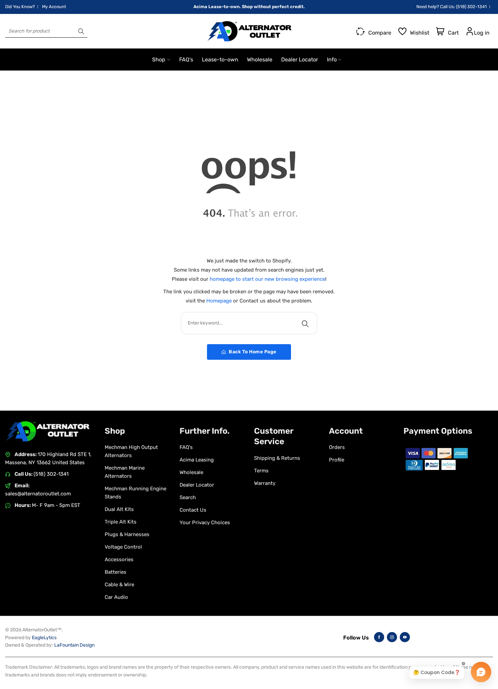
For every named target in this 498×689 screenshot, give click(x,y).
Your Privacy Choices (205, 522)
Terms (261, 471)
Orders (337, 447)
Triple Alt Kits (121, 522)
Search (188, 497)
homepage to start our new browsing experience (267, 279)
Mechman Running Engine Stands (135, 493)
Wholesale (191, 472)
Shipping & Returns (277, 458)
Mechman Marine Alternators (125, 472)
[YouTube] (405, 637)
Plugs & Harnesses (127, 534)
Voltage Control (123, 547)
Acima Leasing (197, 460)
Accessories (119, 559)
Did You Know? (20, 6)
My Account (54, 6)
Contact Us (193, 510)
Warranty (264, 483)
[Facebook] (379, 637)
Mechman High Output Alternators (131, 451)
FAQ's (186, 447)
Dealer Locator (197, 485)
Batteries (115, 572)
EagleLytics (44, 638)
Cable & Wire (119, 585)
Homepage (219, 301)
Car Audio (116, 597)
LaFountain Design (74, 645)
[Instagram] (392, 637)
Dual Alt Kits (119, 509)
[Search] (81, 31)
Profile (336, 460)
